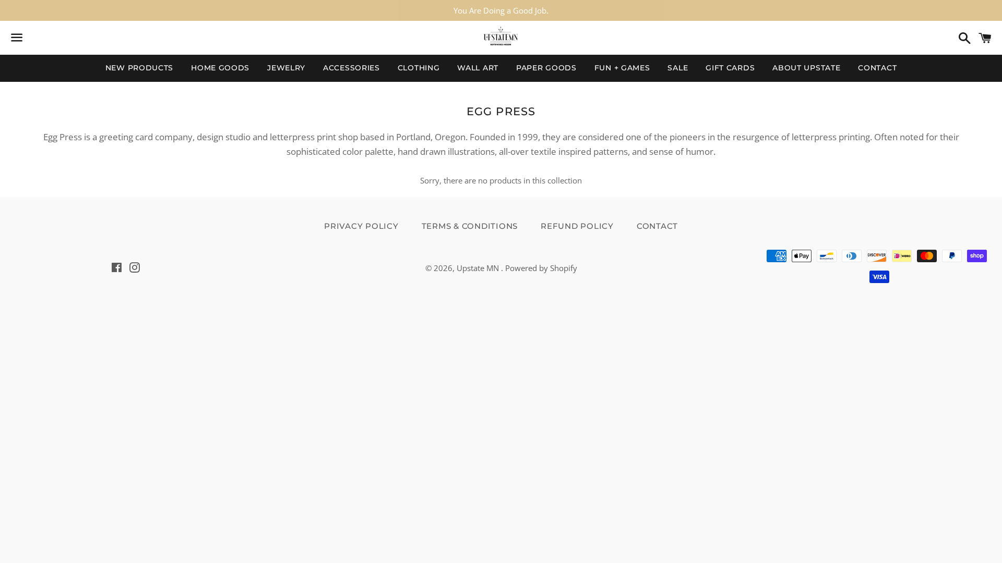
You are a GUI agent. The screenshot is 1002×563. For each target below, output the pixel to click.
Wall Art (477, 67)
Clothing (419, 67)
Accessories (351, 67)
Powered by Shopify (541, 268)
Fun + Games (622, 67)
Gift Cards (730, 67)
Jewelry (286, 67)
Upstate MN (479, 268)
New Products (139, 67)
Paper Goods (546, 67)
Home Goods (220, 67)
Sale (677, 67)
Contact (877, 67)
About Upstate (806, 67)
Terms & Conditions (470, 226)
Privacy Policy (361, 226)
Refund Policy (577, 226)
